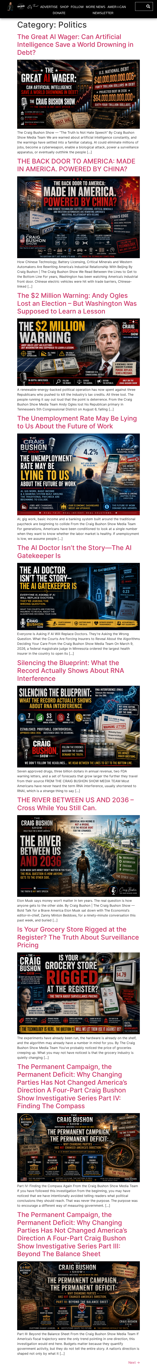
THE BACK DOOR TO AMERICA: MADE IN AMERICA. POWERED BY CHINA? (76, 165)
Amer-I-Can (117, 7)
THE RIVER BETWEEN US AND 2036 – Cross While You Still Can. (75, 804)
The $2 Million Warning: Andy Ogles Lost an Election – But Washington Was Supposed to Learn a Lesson (77, 303)
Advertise (49, 7)
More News (95, 7)
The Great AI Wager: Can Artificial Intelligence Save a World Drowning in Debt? (75, 44)
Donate (59, 13)
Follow (77, 7)
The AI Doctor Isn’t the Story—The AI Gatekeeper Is (74, 551)
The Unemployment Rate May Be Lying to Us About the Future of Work (77, 422)
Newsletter (103, 13)
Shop (64, 7)
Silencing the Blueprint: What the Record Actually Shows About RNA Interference (70, 670)
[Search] (148, 6)
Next (134, 1362)
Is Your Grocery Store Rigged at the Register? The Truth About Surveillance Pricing (78, 937)
